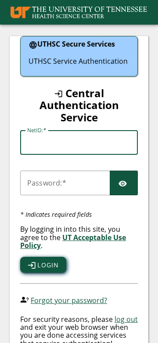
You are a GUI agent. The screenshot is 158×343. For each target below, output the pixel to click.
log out (126, 319)
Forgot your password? (69, 300)
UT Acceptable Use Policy (73, 241)
